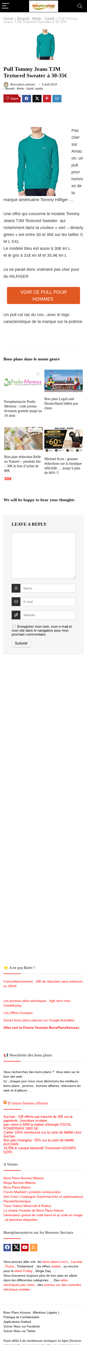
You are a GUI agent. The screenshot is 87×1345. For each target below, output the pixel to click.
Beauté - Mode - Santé (35, 18)
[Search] (79, 6)
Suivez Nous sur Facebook (21, 1326)
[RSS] (33, 1247)
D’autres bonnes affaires (28, 1103)
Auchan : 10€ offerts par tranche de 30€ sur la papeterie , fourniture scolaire (37, 1118)
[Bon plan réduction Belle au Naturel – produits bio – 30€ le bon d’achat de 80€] (23, 430)
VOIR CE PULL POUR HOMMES (43, 296)
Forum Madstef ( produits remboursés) (32, 1192)
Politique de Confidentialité (21, 1317)
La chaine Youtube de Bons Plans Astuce (33, 1210)
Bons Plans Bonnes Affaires (23, 1178)
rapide (39, 88)
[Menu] (5, 6)
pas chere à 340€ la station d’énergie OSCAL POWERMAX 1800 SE (37, 1126)
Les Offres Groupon (18, 1013)
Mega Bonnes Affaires (19, 1183)
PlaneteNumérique (17, 1201)
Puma (9, 1266)
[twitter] (16, 1247)
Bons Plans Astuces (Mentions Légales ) (31, 1312)
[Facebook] (7, 1247)
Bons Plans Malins (16, 1187)
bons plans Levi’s (55, 1262)
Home (8, 18)
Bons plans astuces (22, 84)
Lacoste (76, 1262)
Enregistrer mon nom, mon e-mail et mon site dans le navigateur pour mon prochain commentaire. (42, 630)
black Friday (23, 1271)
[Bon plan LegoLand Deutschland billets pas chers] (63, 373)
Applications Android (17, 1322)
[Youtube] (25, 1247)
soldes (56, 1266)
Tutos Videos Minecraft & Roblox (27, 1206)
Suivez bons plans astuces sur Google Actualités (38, 1020)
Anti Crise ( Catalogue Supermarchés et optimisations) (43, 1196)
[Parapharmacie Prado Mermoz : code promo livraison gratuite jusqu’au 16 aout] (23, 373)
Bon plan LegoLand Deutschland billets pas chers (61, 403)
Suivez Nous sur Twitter (19, 1331)
